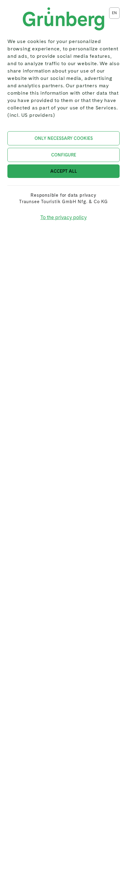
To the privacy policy (63, 217)
